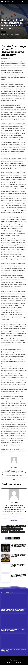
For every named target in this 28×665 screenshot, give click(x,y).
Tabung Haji (5, 531)
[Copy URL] (18, 538)
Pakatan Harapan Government (9, 528)
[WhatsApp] (12, 538)
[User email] (14, 479)
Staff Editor (11, 34)
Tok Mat (11, 531)
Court (2, 631)
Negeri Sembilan (17, 527)
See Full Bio (13, 520)
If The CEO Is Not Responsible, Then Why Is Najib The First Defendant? (18, 555)
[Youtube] (20, 663)
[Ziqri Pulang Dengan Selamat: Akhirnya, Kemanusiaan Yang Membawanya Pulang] (5, 578)
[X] (9, 538)
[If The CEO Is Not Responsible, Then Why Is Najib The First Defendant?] (5, 558)
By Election (18, 525)
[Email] (15, 538)
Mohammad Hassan (6, 527)
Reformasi (4, 530)
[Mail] (12, 663)
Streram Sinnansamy (13, 530)
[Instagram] (9, 663)
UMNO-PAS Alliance (19, 531)
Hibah (24, 525)
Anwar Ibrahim (10, 525)
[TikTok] (14, 663)
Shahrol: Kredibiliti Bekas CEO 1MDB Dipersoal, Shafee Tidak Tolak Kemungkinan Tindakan (18, 545)
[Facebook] (6, 538)
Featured (12, 547)
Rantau (4, 31)
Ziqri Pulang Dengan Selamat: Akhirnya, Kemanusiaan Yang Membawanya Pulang (18, 575)
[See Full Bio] (17, 520)
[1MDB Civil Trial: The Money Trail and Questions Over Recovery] (5, 568)
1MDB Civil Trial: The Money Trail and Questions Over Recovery (17, 565)
